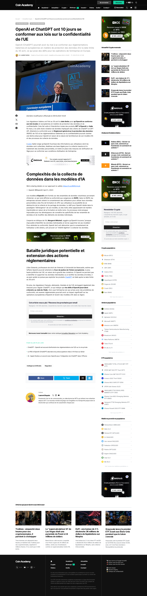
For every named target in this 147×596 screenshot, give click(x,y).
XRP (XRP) (107, 268)
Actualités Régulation (37, 23)
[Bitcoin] (106, 165)
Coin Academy (24, 5)
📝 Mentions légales (112, 569)
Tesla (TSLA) (108, 343)
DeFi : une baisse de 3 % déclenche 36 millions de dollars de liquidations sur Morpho (121, 81)
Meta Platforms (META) (111, 339)
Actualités (84, 561)
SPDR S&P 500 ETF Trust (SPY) (114, 370)
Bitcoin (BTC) (108, 255)
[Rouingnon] (31, 397)
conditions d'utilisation (71, 320)
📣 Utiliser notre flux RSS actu (115, 562)
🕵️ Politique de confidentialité (115, 571)
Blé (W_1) (107, 462)
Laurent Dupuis (44, 395)
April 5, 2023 (48, 190)
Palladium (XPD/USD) (111, 445)
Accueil (18, 19)
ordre (30, 144)
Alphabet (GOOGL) (110, 317)
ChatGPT (68, 277)
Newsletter (120, 7)
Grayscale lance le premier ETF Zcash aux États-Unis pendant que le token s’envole (121, 93)
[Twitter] (126, 8)
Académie (69, 561)
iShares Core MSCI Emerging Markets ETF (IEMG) (116, 397)
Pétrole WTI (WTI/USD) (111, 433)
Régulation (48, 366)
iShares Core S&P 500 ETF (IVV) (114, 374)
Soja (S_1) (107, 458)
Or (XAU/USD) (108, 437)
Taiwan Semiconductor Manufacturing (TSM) (116, 330)
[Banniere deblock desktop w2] (60, 160)
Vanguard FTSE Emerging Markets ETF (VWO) (117, 403)
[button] (129, 2)
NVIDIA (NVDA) (109, 309)
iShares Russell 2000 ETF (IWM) (114, 408)
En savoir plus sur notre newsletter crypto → (60, 324)
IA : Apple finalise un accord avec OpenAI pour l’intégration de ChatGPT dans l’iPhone (57, 356)
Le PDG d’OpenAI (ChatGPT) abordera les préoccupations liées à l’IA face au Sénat (56, 352)
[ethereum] (106, 154)
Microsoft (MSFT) (110, 321)
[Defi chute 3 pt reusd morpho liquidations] (106, 81)
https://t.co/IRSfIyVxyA (71, 186)
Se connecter (104, 2)
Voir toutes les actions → (116, 352)
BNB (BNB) (108, 264)
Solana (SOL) (108, 272)
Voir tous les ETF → (116, 413)
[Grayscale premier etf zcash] (106, 93)
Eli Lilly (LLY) (108, 348)
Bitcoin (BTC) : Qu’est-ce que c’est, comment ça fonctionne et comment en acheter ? (121, 167)
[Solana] (106, 143)
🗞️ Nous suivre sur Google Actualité (117, 560)
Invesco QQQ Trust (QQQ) (113, 378)
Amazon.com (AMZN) (111, 325)
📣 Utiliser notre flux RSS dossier (116, 564)
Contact (83, 568)
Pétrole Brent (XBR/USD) (112, 425)
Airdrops (70, 564)
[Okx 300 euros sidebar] (117, 29)
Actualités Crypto (27, 19)
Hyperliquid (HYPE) (110, 280)
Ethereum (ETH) (109, 259)
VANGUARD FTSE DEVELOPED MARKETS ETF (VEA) (114, 391)
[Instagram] (135, 8)
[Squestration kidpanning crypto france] (106, 57)
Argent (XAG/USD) (110, 453)
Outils (68, 568)
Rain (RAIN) (108, 292)
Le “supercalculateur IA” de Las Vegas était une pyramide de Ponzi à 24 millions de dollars (120, 69)
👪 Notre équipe (111, 568)
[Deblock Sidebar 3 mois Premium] (117, 114)
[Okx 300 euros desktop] (60, 237)
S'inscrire (119, 2)
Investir (83, 564)
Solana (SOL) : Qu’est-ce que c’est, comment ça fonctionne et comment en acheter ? (121, 145)
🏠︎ (51, 561)
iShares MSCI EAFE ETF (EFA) (113, 382)
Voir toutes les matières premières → (116, 466)
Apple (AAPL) (108, 313)
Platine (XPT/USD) (110, 449)
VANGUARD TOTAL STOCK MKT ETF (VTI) (116, 365)
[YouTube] (131, 8)
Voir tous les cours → (116, 297)
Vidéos (53, 568)
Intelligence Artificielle (34, 366)
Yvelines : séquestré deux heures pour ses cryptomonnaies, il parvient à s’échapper (121, 57)
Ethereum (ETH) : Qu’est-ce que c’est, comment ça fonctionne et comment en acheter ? (121, 156)
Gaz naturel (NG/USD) (111, 441)
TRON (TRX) (108, 276)
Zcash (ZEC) (108, 288)
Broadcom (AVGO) (110, 335)
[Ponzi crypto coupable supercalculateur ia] (106, 69)
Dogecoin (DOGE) (110, 284)
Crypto (53, 564)
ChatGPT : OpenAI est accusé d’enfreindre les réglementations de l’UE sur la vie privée (57, 347)
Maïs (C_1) (107, 429)
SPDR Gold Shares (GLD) (112, 386)
